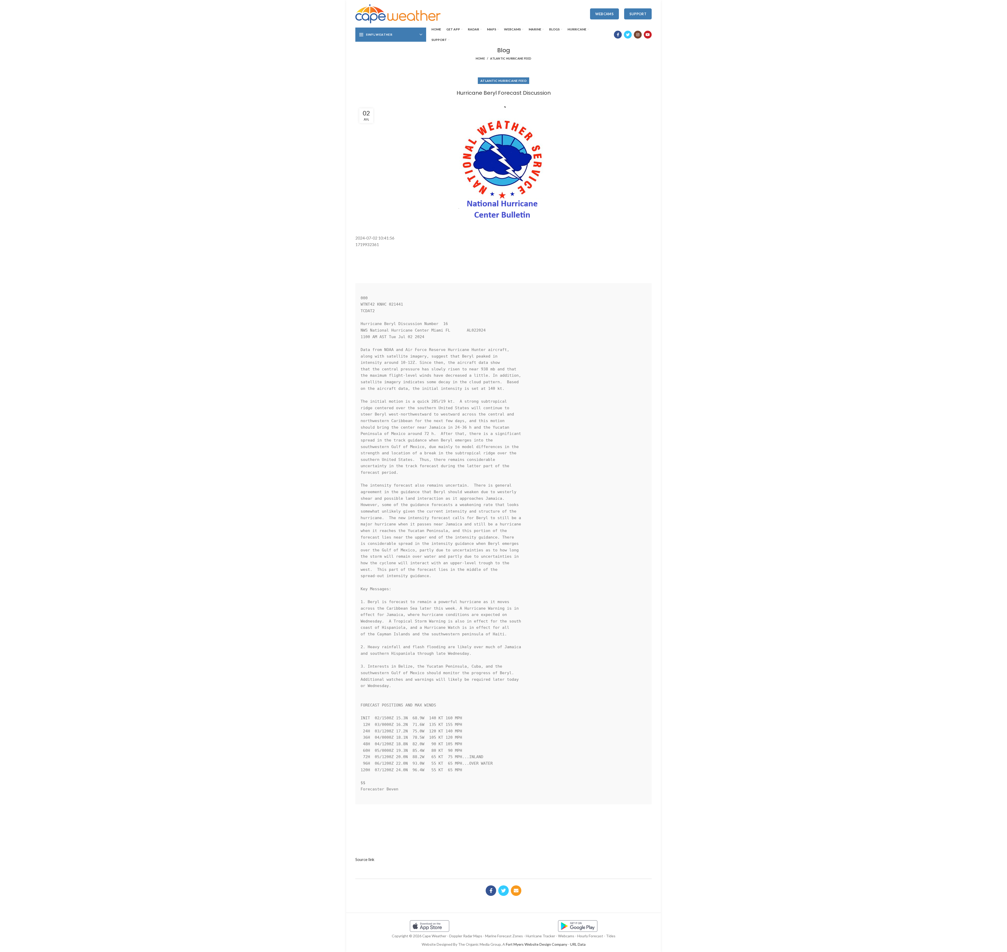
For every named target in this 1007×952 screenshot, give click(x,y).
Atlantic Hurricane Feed (510, 58)
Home (480, 58)
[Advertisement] (503, 260)
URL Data (578, 944)
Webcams (604, 14)
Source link (364, 859)
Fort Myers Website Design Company (536, 944)
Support (637, 14)
